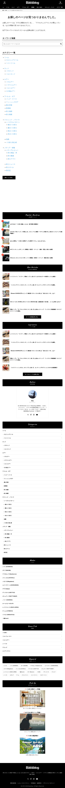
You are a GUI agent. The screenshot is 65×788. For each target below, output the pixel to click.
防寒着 (32, 7)
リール (7, 7)
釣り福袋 (9, 111)
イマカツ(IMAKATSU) (8, 614)
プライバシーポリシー (49, 783)
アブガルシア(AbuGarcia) (10, 574)
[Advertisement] (32, 198)
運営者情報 (13, 783)
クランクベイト (25, 674)
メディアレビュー (12, 150)
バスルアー (10, 82)
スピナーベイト (43, 674)
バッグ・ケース (11, 99)
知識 (7, 139)
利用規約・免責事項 (36, 783)
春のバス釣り (12, 125)
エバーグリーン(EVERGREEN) (11, 585)
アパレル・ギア (25, 7)
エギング (12, 674)
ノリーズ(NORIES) (8, 600)
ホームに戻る (9, 177)
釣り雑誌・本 (12, 153)
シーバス (5, 643)
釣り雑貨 (9, 114)
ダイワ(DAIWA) (7, 570)
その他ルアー (10, 91)
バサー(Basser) (30, 671)
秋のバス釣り (12, 131)
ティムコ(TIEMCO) (8, 611)
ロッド (13, 7)
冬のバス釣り (39, 7)
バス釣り (5, 632)
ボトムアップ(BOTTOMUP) (10, 596)
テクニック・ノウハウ (49, 7)
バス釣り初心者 (11, 142)
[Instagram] (33, 415)
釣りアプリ (11, 159)
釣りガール (10, 167)
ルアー (18, 7)
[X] (28, 415)
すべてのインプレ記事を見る (32, 374)
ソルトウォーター (7, 636)
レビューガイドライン (23, 783)
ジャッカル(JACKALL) (9, 577)
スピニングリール (12, 60)
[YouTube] (37, 415)
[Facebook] (30, 415)
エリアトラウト (7, 651)
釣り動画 (11, 156)
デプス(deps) (6, 588)
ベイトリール (10, 63)
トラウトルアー (11, 85)
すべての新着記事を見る (32, 317)
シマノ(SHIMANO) (8, 566)
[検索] (60, 44)
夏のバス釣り (12, 128)
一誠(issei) (6, 618)
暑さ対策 (9, 105)
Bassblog (30, 786)
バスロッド (10, 71)
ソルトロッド (10, 74)
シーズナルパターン (13, 122)
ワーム (17, 674)
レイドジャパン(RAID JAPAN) (11, 607)
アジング (5, 647)
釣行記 (8, 170)
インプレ (5, 665)
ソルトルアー (10, 88)
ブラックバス (46, 671)
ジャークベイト (34, 674)
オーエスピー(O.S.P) (8, 603)
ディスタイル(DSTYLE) (9, 592)
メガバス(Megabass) (8, 581)
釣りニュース (10, 164)
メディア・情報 (60, 7)
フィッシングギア (12, 102)
